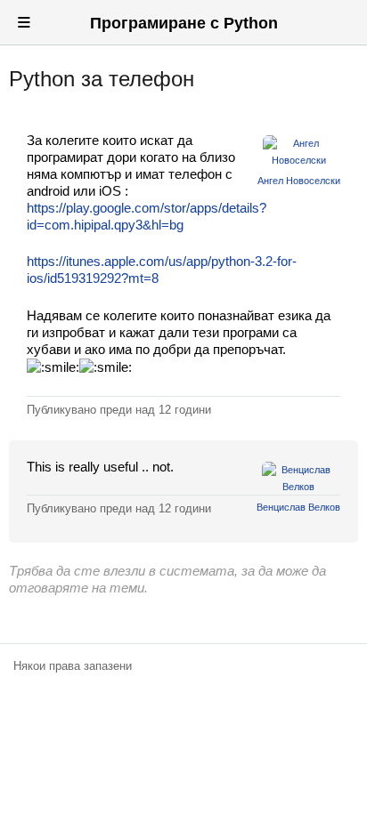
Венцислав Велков (298, 507)
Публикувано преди (119, 409)
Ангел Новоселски (298, 180)
